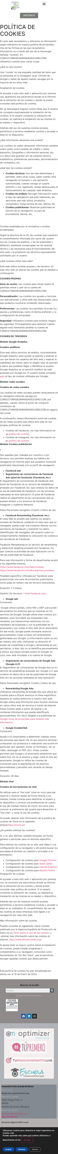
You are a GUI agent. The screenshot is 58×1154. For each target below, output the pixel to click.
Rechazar (21, 1149)
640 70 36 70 (9, 1116)
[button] (44, 3)
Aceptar (8, 1149)
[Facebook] (23, 1016)
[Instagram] (34, 1016)
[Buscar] (52, 990)
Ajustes (35, 1149)
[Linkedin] (29, 1016)
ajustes (27, 1139)
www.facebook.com (35, 593)
